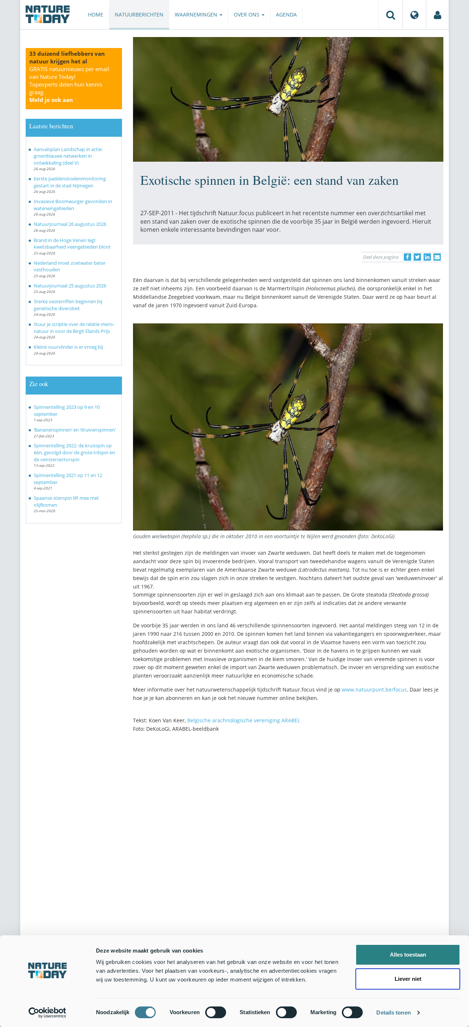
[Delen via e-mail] (437, 257)
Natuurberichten (139, 14)
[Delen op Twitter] (417, 257)
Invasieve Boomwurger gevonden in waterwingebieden (73, 205)
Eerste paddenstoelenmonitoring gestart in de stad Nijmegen (70, 182)
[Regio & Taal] (414, 14)
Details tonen (393, 1012)
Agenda (286, 14)
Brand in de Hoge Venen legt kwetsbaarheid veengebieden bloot (72, 243)
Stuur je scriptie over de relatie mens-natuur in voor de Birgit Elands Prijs (74, 327)
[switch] (215, 1012)
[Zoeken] (390, 14)
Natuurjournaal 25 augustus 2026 (70, 285)
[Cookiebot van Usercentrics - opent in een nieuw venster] (47, 1012)
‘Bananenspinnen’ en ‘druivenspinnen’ (75, 429)
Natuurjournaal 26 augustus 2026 (70, 224)
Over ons (247, 14)
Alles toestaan (408, 954)
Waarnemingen (197, 14)
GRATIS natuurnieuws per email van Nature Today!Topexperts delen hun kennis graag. (69, 84)
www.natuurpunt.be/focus (374, 689)
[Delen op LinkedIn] (427, 257)
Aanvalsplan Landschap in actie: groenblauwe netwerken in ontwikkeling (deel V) (68, 156)
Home (95, 14)
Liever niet (408, 979)
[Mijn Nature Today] (437, 14)
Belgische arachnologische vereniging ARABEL (243, 720)
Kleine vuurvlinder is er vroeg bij (68, 347)
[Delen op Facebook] (407, 257)
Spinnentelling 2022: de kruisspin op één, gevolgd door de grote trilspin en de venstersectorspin (74, 452)
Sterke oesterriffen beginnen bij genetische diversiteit (68, 305)
